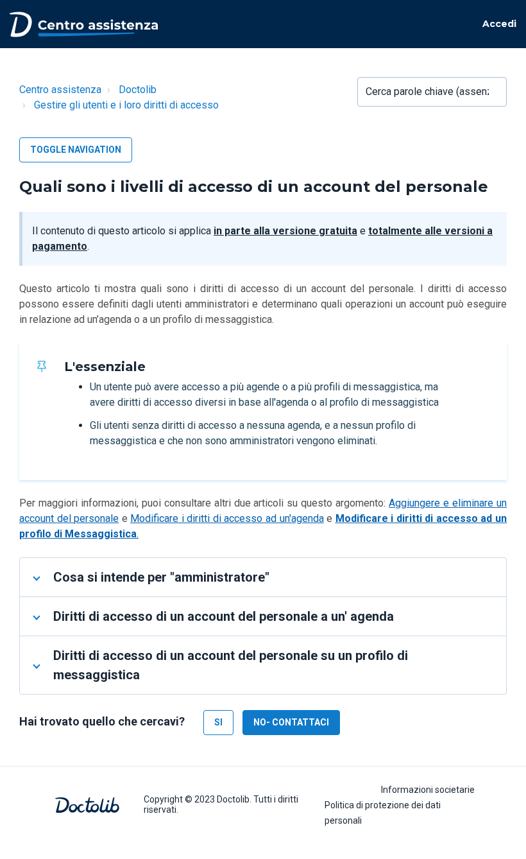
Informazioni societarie (428, 790)
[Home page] (84, 23)
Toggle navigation (75, 149)
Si (218, 722)
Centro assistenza (60, 89)
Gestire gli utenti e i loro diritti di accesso (126, 105)
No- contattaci (291, 722)
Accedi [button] (499, 24)
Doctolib (138, 89)
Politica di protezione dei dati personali (383, 813)
